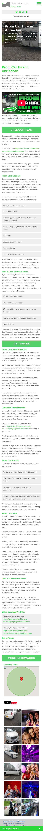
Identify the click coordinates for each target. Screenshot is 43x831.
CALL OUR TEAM (21, 129)
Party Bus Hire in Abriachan (13, 824)
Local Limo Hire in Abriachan (14, 821)
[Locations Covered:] (2, 3)
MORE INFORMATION (21, 658)
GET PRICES (21, 343)
